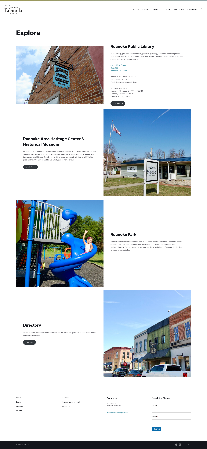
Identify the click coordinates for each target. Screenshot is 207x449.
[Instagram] (180, 445)
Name (155, 405)
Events (18, 402)
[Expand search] (201, 9)
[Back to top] (189, 444)
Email (155, 417)
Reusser (30, 445)
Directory (29, 342)
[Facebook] (176, 445)
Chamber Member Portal (70, 402)
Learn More (118, 103)
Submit (157, 429)
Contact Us (65, 406)
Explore (19, 410)
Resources (65, 398)
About (18, 398)
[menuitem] (135, 9)
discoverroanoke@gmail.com (117, 413)
